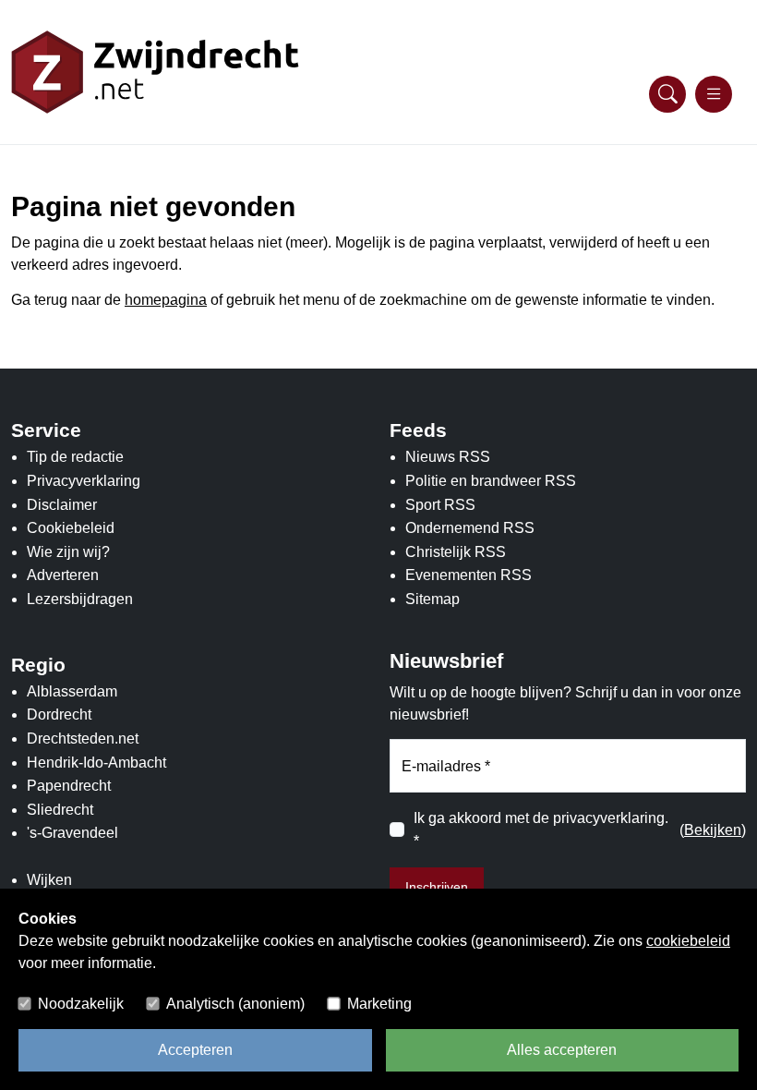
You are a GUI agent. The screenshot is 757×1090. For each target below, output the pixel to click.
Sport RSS (440, 505)
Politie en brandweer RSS (490, 481)
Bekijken (712, 830)
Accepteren (195, 1050)
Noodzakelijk (81, 1003)
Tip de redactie (75, 457)
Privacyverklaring (83, 481)
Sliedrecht (60, 810)
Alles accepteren (562, 1050)
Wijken (49, 880)
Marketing (379, 1003)
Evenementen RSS (468, 575)
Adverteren (63, 575)
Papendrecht (69, 785)
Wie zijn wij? (68, 552)
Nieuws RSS (447, 457)
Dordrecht (59, 714)
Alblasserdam (72, 691)
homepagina (166, 300)
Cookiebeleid (70, 528)
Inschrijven (436, 886)
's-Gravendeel (72, 833)
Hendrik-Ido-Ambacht (96, 762)
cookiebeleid (688, 941)
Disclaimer (62, 505)
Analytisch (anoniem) (235, 1003)
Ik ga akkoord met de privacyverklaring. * (541, 830)
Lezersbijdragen (80, 599)
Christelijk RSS (455, 552)
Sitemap (432, 599)
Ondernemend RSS (470, 528)
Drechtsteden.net (82, 738)
